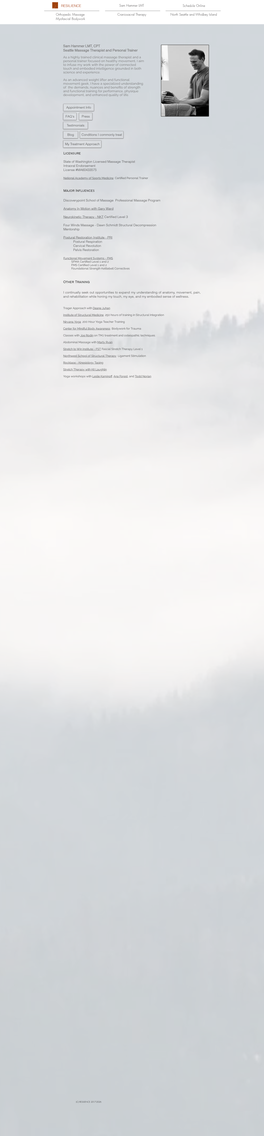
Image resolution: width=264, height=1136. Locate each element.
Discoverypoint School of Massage (88, 200)
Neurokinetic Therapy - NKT (83, 217)
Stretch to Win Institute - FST (82, 349)
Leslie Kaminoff (102, 376)
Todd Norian (143, 376)
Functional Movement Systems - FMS (88, 258)
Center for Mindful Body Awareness (86, 328)
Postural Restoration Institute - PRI (87, 237)
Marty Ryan (104, 342)
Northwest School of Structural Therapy (89, 356)
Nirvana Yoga (72, 321)
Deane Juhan (101, 308)
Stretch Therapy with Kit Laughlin (85, 369)
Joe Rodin (86, 335)
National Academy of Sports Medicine (88, 178)
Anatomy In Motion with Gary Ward (88, 208)
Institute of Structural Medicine (83, 315)
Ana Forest (121, 376)
